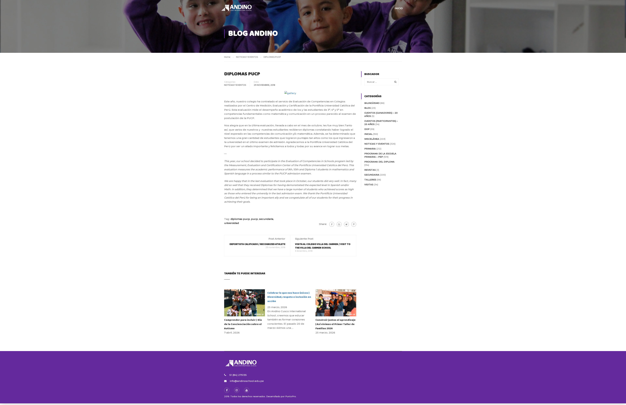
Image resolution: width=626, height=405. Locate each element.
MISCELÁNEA (371, 139)
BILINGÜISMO (372, 103)
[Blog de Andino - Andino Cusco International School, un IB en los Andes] (236, 9)
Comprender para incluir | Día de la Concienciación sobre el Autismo (243, 324)
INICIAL (368, 134)
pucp (254, 219)
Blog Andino (253, 34)
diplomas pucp (240, 219)
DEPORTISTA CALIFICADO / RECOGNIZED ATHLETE (257, 244)
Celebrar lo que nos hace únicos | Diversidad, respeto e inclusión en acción (289, 297)
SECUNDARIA (371, 174)
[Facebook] (331, 224)
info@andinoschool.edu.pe (247, 381)
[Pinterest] (353, 224)
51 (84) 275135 (238, 374)
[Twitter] (346, 224)
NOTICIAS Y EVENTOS (235, 85)
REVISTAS (370, 170)
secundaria (266, 219)
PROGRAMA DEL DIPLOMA (379, 161)
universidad (231, 223)
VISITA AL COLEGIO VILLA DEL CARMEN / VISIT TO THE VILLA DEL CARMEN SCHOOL (322, 246)
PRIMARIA (370, 148)
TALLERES (370, 179)
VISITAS (368, 184)
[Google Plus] (339, 224)
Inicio (399, 8)
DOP (367, 129)
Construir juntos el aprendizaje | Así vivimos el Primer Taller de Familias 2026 (335, 324)
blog (367, 108)
